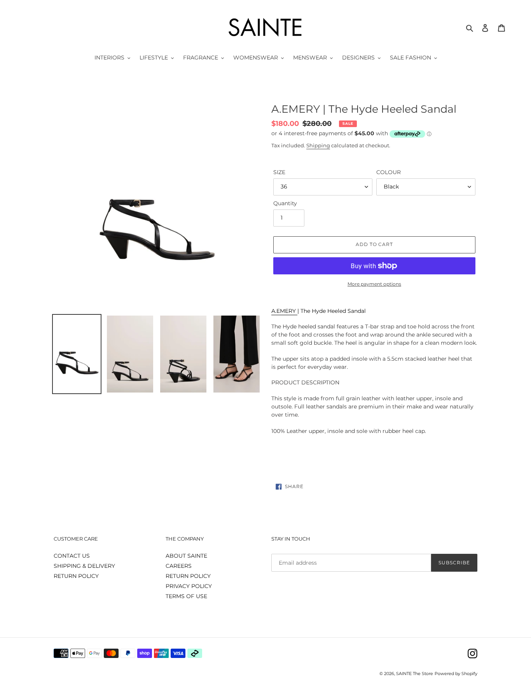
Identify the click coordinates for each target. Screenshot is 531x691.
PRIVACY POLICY (189, 586)
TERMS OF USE (186, 596)
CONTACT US (72, 555)
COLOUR (388, 172)
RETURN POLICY (76, 575)
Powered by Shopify (456, 673)
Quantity (285, 203)
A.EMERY (284, 310)
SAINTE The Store (414, 673)
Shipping (318, 145)
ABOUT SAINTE (186, 555)
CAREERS (179, 565)
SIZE (279, 172)
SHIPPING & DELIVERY (84, 565)
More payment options (374, 284)
